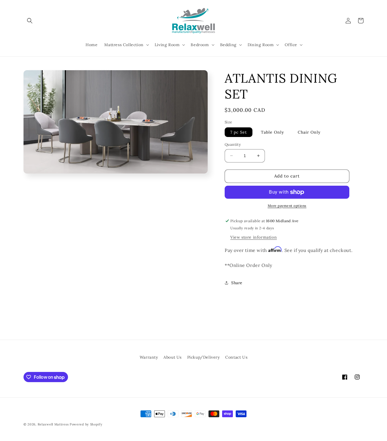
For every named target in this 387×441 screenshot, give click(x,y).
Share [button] (237, 282)
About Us (172, 357)
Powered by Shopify (86, 424)
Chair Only (309, 132)
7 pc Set (238, 132)
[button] (30, 20)
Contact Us (236, 357)
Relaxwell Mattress (53, 424)
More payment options (287, 206)
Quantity (233, 144)
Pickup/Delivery (203, 357)
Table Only (272, 132)
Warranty (149, 357)
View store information (253, 237)
